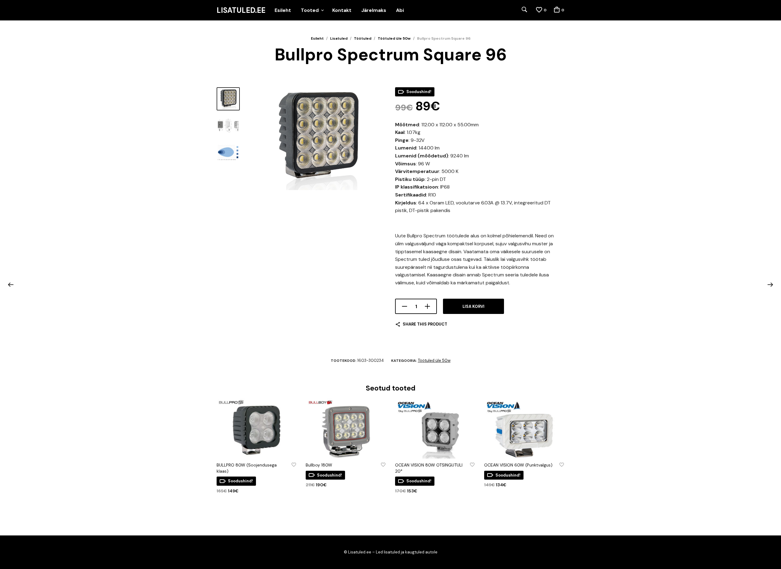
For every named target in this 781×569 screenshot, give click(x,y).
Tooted (310, 10)
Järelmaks (373, 10)
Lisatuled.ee (241, 10)
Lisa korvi (473, 306)
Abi (400, 10)
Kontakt (341, 10)
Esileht (283, 10)
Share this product (425, 324)
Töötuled (362, 38)
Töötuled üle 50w (394, 38)
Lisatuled (338, 38)
